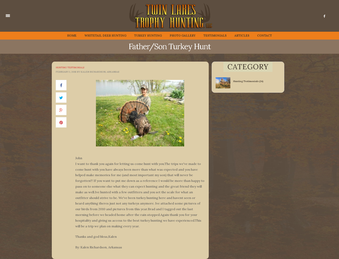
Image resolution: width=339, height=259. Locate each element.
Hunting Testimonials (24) (248, 81)
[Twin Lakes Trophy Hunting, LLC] (28, 15)
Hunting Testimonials (70, 67)
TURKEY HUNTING (148, 35)
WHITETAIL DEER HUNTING (105, 35)
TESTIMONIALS (215, 35)
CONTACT (264, 35)
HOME (72, 35)
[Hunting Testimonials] (224, 82)
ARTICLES (241, 35)
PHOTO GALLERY (183, 35)
